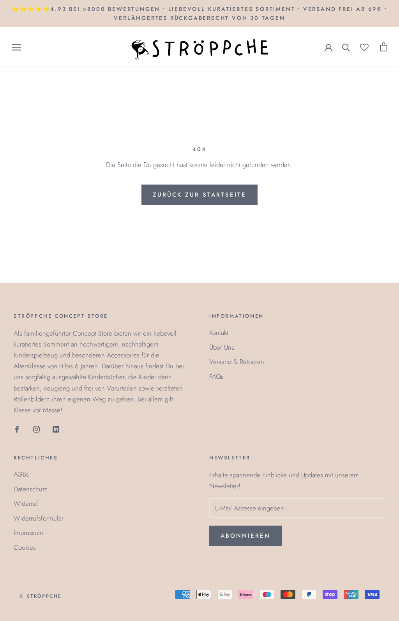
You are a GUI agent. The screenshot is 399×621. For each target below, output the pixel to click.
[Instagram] (36, 428)
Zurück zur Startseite (199, 194)
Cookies (25, 547)
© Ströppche (40, 596)
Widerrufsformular (39, 518)
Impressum (28, 532)
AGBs (21, 474)
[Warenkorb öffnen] (383, 46)
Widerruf (26, 503)
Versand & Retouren (236, 361)
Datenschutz (30, 489)
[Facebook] (17, 428)
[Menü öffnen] (16, 47)
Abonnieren (245, 535)
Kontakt (218, 332)
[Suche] (346, 47)
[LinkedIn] (56, 428)
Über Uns (221, 347)
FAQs (216, 376)
